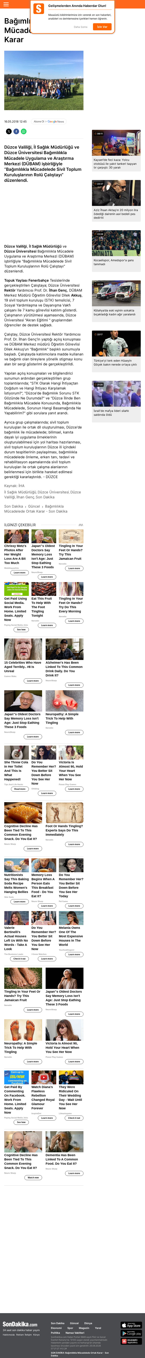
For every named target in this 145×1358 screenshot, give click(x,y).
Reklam (20, 1334)
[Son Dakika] (21, 1324)
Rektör (10, 290)
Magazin (84, 1327)
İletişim (28, 1334)
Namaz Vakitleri (75, 1332)
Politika (55, 1332)
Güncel (74, 1323)
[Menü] (6, 4)
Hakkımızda (9, 1334)
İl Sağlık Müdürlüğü (45, 246)
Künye (36, 1334)
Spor (70, 1327)
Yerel (98, 1327)
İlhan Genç (58, 290)
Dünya (88, 1323)
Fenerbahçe (38, 280)
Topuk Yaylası (15, 280)
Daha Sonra (80, 26)
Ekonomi (56, 1327)
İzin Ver (102, 27)
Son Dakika (57, 1323)
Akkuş (76, 295)
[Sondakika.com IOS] (131, 1325)
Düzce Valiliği (15, 246)
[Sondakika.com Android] (131, 1333)
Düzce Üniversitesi (20, 251)
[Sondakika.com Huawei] (131, 1341)
